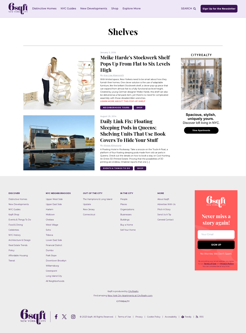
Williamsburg (52, 265)
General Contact (165, 219)
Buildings (124, 219)
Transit (12, 260)
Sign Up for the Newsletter (219, 8)
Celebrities (14, 230)
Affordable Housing (18, 255)
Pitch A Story (164, 209)
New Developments (93, 8)
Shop (114, 8)
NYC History (15, 235)
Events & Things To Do (116, 168)
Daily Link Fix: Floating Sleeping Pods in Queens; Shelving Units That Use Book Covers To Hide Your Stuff (133, 130)
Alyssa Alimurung (112, 145)
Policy (12, 250)
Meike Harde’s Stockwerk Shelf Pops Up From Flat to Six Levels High (135, 63)
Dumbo (50, 250)
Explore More (132, 8)
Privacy (139, 317)
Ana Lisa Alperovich (113, 75)
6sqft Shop (14, 214)
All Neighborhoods (55, 281)
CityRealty (133, 291)
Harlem (49, 209)
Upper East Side (54, 204)
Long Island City (54, 276)
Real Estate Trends (18, 245)
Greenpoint (51, 271)
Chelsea (50, 219)
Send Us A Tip (164, 214)
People (123, 199)
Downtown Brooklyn (56, 260)
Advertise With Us (166, 204)
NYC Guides (68, 8)
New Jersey (89, 209)
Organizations (127, 209)
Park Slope (51, 255)
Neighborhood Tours (116, 107)
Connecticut (89, 214)
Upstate (87, 204)
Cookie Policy (153, 317)
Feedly (188, 317)
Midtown (50, 214)
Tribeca (49, 235)
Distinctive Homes (44, 8)
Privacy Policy (227, 264)
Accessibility (171, 317)
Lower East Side (54, 240)
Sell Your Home (128, 230)
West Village (52, 225)
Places (123, 204)
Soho (48, 230)
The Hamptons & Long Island (97, 199)
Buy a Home (126, 225)
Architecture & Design (20, 240)
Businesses (125, 214)
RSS (201, 317)
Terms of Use (210, 264)
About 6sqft (163, 199)
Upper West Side (54, 199)
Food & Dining (16, 225)
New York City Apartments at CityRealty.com (130, 295)
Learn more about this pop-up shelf (122, 101)
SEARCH (186, 8)
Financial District (54, 245)
